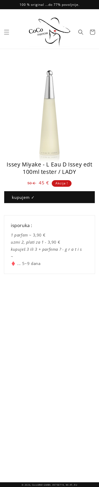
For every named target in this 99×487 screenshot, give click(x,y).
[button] (6, 32)
